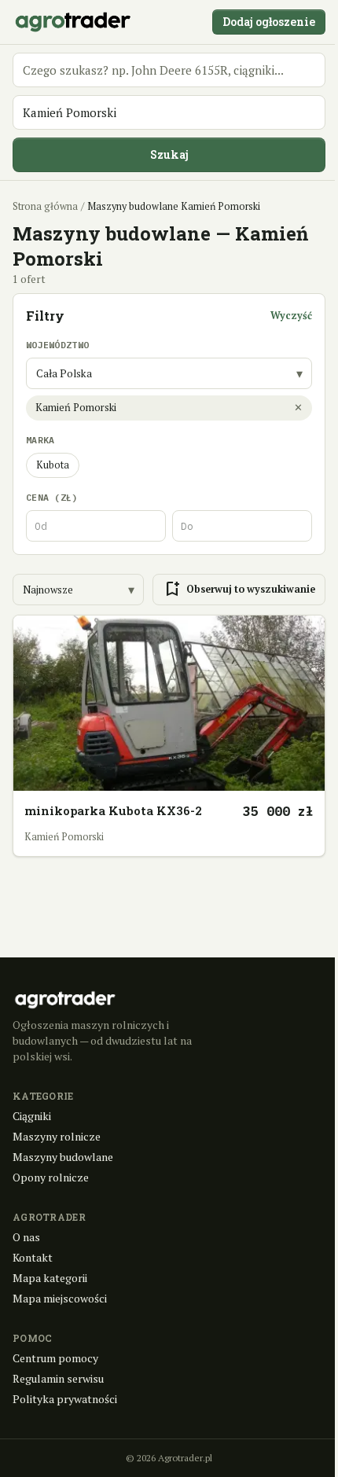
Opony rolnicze (51, 1177)
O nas (26, 1236)
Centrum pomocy (55, 1357)
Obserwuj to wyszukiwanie (239, 590)
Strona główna (45, 206)
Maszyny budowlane (63, 1156)
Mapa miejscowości (60, 1298)
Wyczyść (291, 315)
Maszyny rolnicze (57, 1136)
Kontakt (33, 1257)
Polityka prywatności (65, 1398)
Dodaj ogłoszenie (268, 21)
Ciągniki (32, 1115)
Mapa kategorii (50, 1277)
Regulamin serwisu (58, 1378)
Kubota (52, 465)
